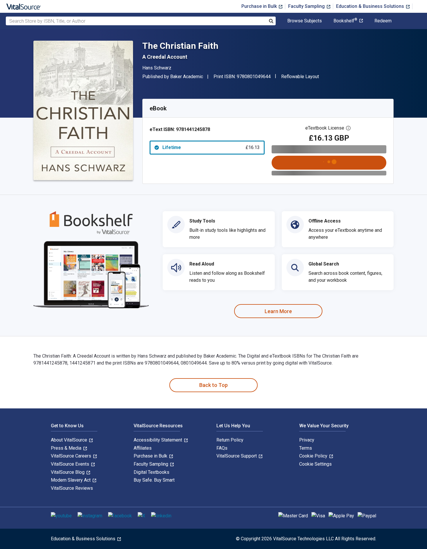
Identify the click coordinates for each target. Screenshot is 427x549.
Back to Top (213, 385)
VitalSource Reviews (72, 488)
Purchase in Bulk (259, 6)
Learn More (278, 311)
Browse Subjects (304, 21)
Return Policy (229, 440)
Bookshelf (345, 21)
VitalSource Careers (71, 456)
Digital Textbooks (151, 472)
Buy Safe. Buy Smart (154, 480)
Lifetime (211, 147)
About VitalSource (69, 440)
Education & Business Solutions (370, 6)
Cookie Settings (315, 464)
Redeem (383, 21)
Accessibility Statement (158, 440)
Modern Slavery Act (71, 480)
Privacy (306, 440)
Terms (305, 448)
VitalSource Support (237, 456)
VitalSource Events (70, 464)
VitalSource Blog (68, 472)
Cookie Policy (314, 456)
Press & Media (66, 448)
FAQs (221, 448)
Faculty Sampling (307, 6)
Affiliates (143, 448)
